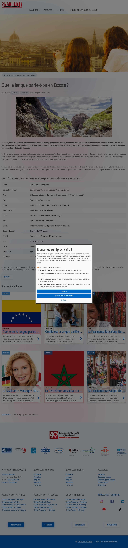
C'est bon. (64, 291)
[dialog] (64, 274)
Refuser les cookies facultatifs (64, 296)
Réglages (63, 300)
